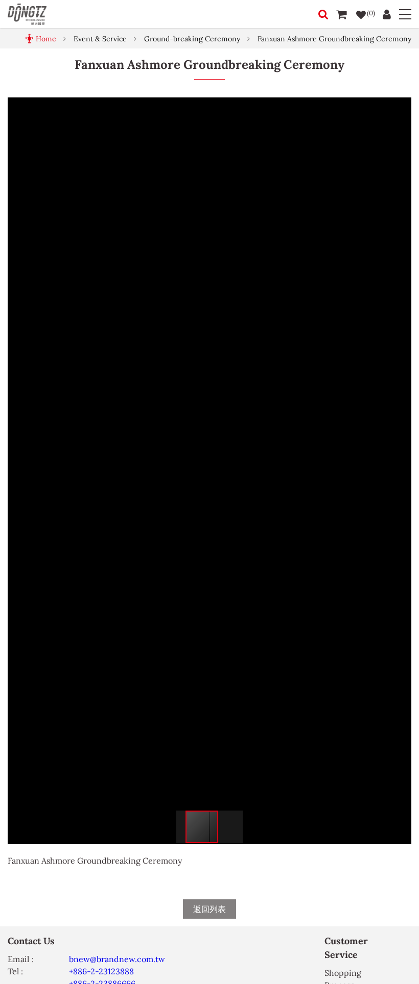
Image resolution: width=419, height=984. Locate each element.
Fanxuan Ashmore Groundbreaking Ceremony (334, 38)
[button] (402, 106)
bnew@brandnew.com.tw (117, 959)
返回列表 (209, 909)
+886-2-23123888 (101, 971)
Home (46, 38)
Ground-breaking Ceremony (192, 38)
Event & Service (100, 38)
